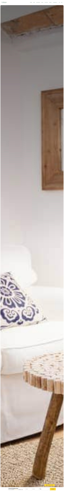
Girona (42, 2)
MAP (34, 2)
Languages (55, 2)
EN (59, 2)
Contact (50, 2)
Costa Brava (38, 2)
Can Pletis (46, 2)
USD (61, 2)
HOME (31, 2)
